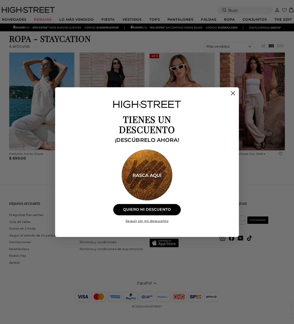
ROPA (229, 19)
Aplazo (14, 262)
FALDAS (208, 19)
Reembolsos (19, 249)
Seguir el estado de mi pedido (33, 235)
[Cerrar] (233, 93)
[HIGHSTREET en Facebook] (231, 238)
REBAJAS (43, 19)
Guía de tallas (19, 222)
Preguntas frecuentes (26, 215)
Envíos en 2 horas (22, 228)
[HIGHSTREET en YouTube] (240, 238)
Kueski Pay (17, 255)
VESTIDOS (132, 19)
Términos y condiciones (97, 242)
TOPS (154, 19)
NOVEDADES (14, 19)
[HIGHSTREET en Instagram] (222, 238)
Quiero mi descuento (147, 209)
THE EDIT (283, 19)
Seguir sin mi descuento (147, 221)
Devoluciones (20, 242)
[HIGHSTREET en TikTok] (249, 238)
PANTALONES (180, 19)
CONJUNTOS (255, 19)
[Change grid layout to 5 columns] (280, 46)
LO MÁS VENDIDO (76, 19)
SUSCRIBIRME (258, 220)
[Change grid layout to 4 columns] (271, 46)
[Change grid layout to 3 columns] (263, 46)
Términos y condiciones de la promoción (111, 249)
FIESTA (108, 19)
